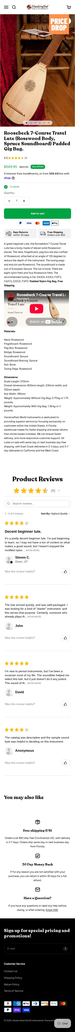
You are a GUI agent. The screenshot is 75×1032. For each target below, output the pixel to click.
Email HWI (52, 909)
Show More (33, 550)
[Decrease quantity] (9, 201)
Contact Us (10, 971)
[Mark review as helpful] (65, 571)
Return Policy (11, 984)
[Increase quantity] (24, 201)
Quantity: (9, 192)
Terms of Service (13, 990)
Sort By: (45, 513)
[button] (58, 490)
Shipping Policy (13, 977)
